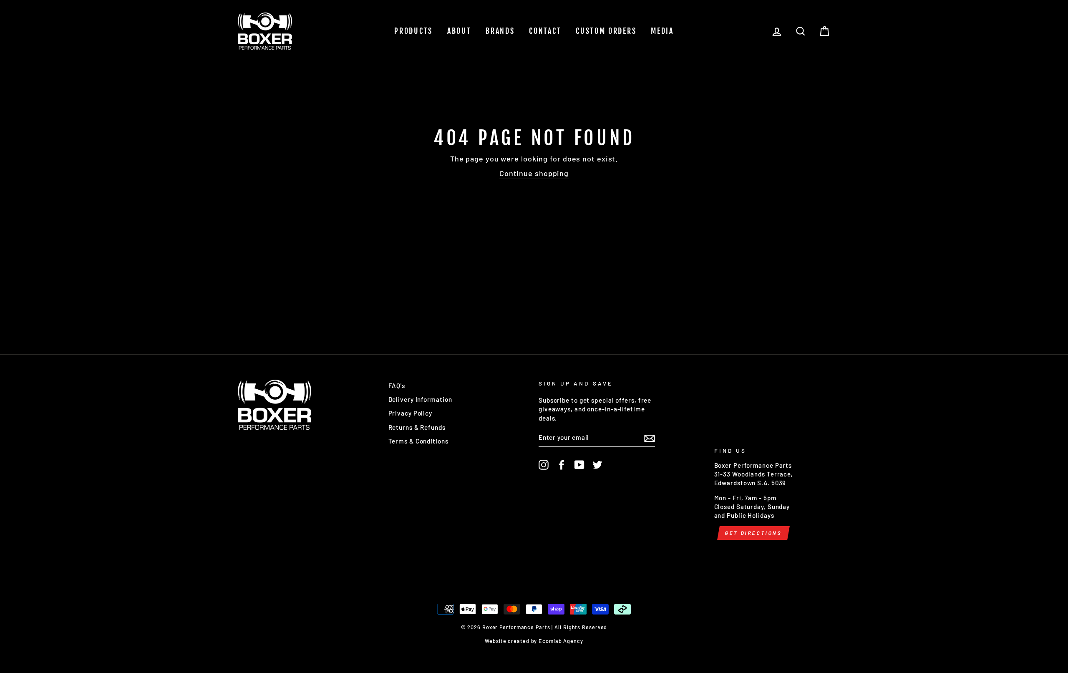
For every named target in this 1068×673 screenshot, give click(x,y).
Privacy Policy (410, 413)
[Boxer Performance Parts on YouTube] (579, 465)
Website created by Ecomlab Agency (534, 641)
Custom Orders (606, 30)
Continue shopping (534, 173)
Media (662, 30)
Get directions (753, 533)
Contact (545, 30)
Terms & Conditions (418, 441)
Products (413, 30)
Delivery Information (420, 399)
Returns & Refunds (417, 427)
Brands (500, 30)
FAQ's (397, 385)
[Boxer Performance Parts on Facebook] (562, 465)
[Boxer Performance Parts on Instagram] (544, 465)
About (459, 30)
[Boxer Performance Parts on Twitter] (597, 465)
